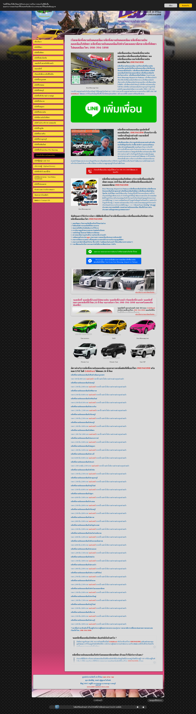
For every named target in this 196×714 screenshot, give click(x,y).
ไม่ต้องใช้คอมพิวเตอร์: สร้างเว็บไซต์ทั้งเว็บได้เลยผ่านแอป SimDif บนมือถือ (97, 707)
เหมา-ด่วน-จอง (108, 677)
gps (88, 237)
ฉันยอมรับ (185, 5)
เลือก (171, 5)
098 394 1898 (85, 630)
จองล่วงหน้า (90, 378)
